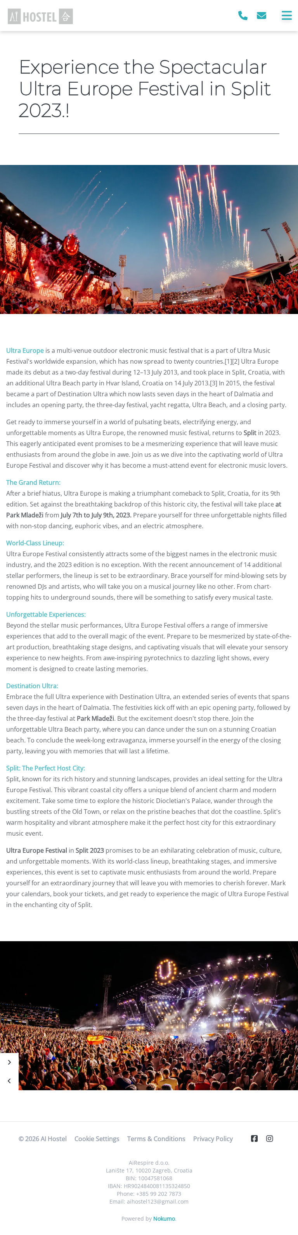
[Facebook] (257, 1138)
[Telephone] (243, 15)
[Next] (9, 1062)
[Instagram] (272, 1138)
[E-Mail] (261, 15)
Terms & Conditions (156, 1138)
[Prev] (9, 1081)
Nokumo (164, 1218)
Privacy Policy (213, 1138)
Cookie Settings (97, 1138)
